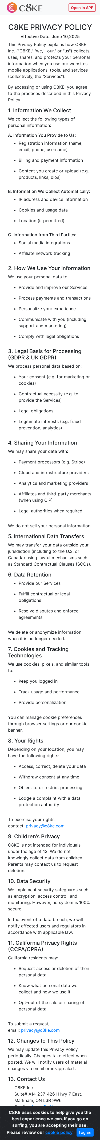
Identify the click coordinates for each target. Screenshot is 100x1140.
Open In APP (82, 7)
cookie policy (59, 1132)
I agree (85, 1132)
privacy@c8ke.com (45, 825)
